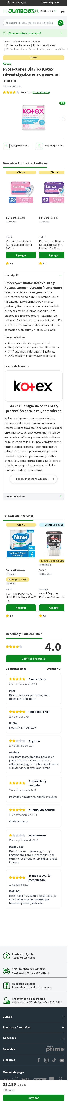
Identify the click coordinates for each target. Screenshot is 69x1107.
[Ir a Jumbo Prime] (55, 1049)
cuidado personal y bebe (26, 42)
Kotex (7, 64)
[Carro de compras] (62, 11)
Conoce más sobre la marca (32, 479)
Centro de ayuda (19, 2)
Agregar (33, 1098)
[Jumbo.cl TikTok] (54, 1060)
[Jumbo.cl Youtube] (61, 1060)
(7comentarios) (41, 92)
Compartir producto (54, 145)
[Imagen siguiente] (63, 118)
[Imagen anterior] (4, 118)
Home (6, 42)
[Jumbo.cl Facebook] (38, 1060)
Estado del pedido (50, 2)
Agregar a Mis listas (20, 145)
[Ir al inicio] (21, 11)
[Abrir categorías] (5, 11)
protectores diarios (44, 45)
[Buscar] (60, 23)
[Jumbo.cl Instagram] (46, 1060)
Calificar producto (33, 659)
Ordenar (52, 669)
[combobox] (33, 22)
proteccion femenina (18, 45)
